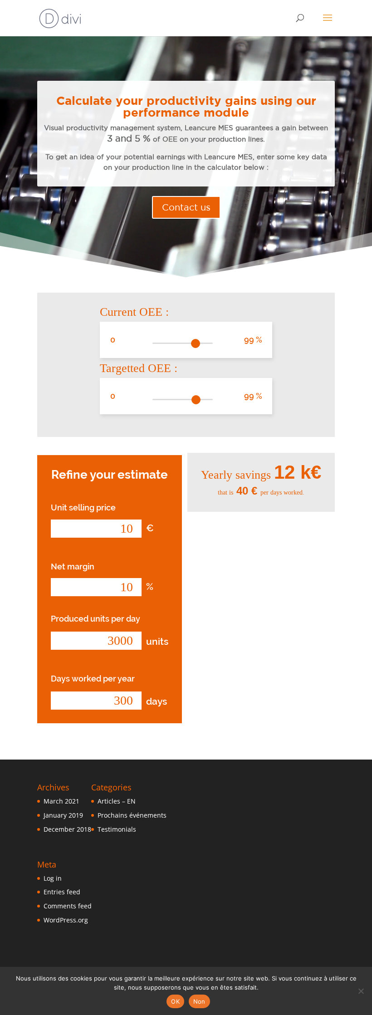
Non (199, 1001)
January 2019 (63, 815)
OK (175, 1001)
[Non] (360, 990)
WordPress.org (66, 920)
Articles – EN (117, 801)
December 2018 (67, 829)
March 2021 (61, 801)
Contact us (186, 207)
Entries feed (62, 892)
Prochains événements (132, 815)
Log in (53, 878)
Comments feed (68, 906)
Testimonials (117, 829)
